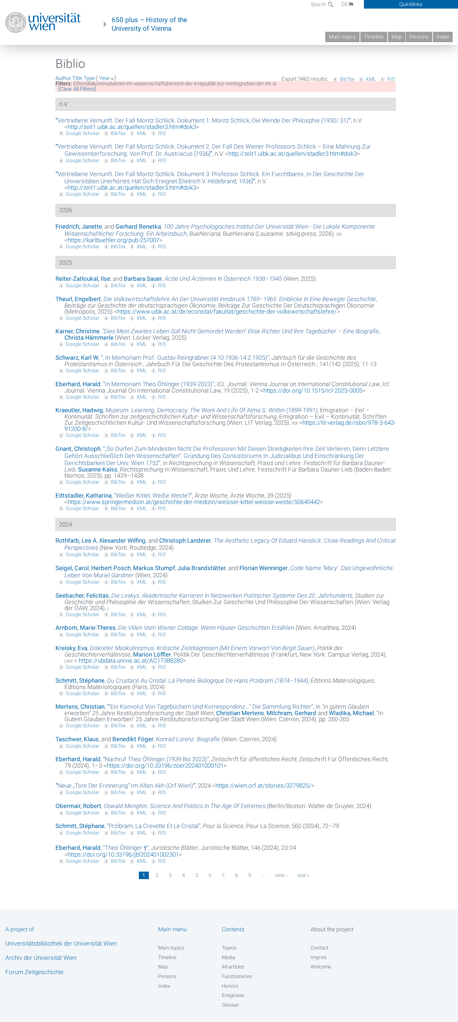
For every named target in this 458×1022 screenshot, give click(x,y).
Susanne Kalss (97, 469)
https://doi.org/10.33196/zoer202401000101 (165, 765)
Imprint (319, 957)
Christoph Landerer (185, 540)
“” (203, 120)
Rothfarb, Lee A (76, 540)
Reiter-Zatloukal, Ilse (82, 278)
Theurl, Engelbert (78, 299)
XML (371, 79)
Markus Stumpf (154, 568)
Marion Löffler (152, 654)
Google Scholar (82, 133)
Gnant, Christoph (78, 448)
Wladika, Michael (351, 713)
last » (303, 875)
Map (396, 37)
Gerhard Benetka (138, 226)
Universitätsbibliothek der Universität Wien (61, 943)
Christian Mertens (240, 713)
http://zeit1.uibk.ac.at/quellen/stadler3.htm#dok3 (132, 126)
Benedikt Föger (133, 739)
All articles (233, 966)
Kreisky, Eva (71, 648)
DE (344, 4)
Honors (230, 986)
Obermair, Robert (78, 805)
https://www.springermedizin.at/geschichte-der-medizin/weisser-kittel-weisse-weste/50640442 (194, 501)
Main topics (342, 37)
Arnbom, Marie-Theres (85, 627)
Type (89, 78)
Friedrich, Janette (78, 226)
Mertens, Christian (79, 706)
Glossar (230, 1005)
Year (104, 78)
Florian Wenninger (263, 568)
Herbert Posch (111, 568)
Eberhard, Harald (78, 384)
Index (443, 37)
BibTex (347, 79)
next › (281, 875)
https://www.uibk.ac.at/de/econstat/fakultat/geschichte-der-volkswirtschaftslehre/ (227, 311)
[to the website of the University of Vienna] (43, 22)
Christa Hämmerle (88, 337)
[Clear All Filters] (77, 89)
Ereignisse (233, 995)
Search (319, 4)
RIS (391, 79)
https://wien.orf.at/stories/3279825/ (263, 785)
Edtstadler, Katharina (83, 495)
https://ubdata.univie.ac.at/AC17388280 (130, 660)
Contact (319, 948)
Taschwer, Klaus (77, 739)
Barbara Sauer (143, 278)
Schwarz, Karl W (76, 357)
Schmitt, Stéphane (79, 680)
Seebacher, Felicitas (82, 595)
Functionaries (237, 976)
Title (77, 78)
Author (63, 78)
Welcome (321, 966)
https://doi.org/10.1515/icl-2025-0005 (312, 390)
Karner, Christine (77, 331)
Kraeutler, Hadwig (79, 410)
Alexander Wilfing (122, 540)
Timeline (374, 37)
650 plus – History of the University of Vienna (149, 24)
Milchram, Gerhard (291, 713)
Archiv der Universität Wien (41, 957)
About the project (332, 929)
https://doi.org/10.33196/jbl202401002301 (123, 854)
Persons (419, 37)
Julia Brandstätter (201, 568)
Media (228, 957)
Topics (229, 948)
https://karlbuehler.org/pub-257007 (113, 240)
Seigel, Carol (72, 568)
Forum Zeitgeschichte (34, 972)
